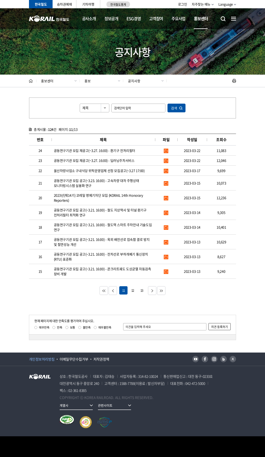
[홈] (31, 81)
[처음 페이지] (104, 290)
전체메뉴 (233, 19)
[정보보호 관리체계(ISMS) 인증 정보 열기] (104, 422)
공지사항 (134, 80)
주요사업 (178, 19)
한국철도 (41, 4)
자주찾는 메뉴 (201, 4)
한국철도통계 (118, 4)
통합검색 (223, 18)
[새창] (195, 359)
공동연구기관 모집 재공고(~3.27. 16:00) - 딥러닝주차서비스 (94, 160)
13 (141, 290)
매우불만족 (104, 327)
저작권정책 (101, 359)
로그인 (182, 4)
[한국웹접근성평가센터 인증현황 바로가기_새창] (67, 422)
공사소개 (89, 19)
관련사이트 (105, 405)
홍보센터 (201, 19)
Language (225, 4)
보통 (72, 327)
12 (132, 290)
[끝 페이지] (161, 290)
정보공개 (111, 19)
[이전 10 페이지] (113, 290)
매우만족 (44, 327)
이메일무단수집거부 (74, 359)
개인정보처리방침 (42, 359)
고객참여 (156, 19)
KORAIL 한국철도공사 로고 (49, 19)
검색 (174, 107)
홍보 (87, 80)
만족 (59, 327)
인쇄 (234, 81)
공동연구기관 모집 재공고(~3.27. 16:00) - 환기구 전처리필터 (94, 150)
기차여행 (88, 4)
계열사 (64, 405)
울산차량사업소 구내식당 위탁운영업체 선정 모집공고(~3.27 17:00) (99, 170)
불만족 (87, 327)
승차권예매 (64, 4)
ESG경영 (133, 19)
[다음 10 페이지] (152, 290)
